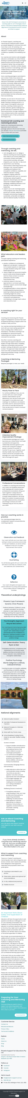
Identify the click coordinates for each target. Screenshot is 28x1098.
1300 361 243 (7, 1080)
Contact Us (4, 1024)
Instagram (7, 1070)
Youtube (6, 1068)
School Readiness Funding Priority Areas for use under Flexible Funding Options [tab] (14, 737)
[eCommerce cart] (22, 3)
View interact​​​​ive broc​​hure (10, 136)
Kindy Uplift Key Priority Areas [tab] (12, 732)
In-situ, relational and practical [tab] (13, 881)
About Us (3, 1041)
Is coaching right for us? (14, 23)
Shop (2, 1043)
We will (8, 22)
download (16, 130)
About (3, 22)
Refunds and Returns (7, 1026)
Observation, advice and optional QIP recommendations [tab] (15, 877)
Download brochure (15, 27)
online (10, 130)
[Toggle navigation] (25, 3)
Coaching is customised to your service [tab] (13, 872)
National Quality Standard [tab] (11, 719)
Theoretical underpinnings (13, 25)
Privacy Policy (5, 1029)
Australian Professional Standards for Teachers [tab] (15, 723)
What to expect (15, 29)
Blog (2, 1046)
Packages (19, 24)
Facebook (6, 1065)
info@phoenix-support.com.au (13, 1078)
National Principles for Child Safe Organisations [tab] (13, 728)
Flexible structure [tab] (9, 885)
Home (3, 1039)
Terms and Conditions (7, 1031)
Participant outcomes (17, 22)
